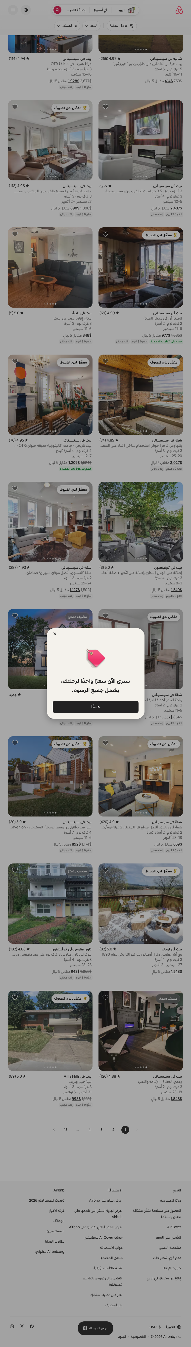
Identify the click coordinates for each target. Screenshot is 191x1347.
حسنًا (95, 706)
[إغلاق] (55, 634)
